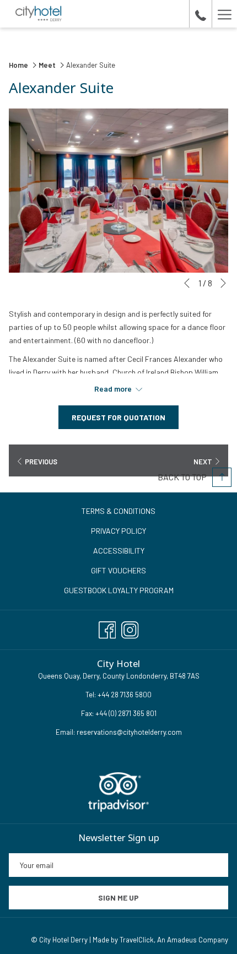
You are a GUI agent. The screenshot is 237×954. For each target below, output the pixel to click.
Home (19, 65)
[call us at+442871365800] (200, 13)
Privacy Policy (118, 530)
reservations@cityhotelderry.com (129, 732)
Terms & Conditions (118, 511)
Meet (47, 65)
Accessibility (118, 550)
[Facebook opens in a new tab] (107, 627)
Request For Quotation (118, 417)
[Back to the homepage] (39, 14)
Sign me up (118, 897)
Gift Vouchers (118, 570)
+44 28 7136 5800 (124, 694)
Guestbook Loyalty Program (119, 590)
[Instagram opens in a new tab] (130, 627)
